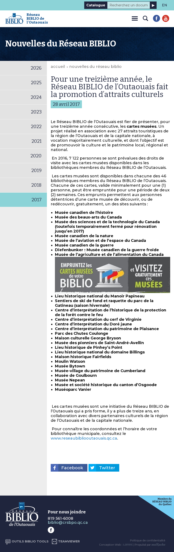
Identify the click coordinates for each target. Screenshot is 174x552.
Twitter (107, 467)
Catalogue (95, 5)
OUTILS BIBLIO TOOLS (30, 541)
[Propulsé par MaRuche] (158, 544)
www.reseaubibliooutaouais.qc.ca (84, 438)
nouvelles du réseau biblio (95, 66)
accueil (58, 66)
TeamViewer (69, 541)
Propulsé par (143, 544)
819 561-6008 (60, 518)
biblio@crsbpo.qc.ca (68, 522)
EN (164, 5)
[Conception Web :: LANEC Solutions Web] (128, 544)
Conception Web (110, 544)
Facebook (72, 467)
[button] (135, 18)
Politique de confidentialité (147, 540)
